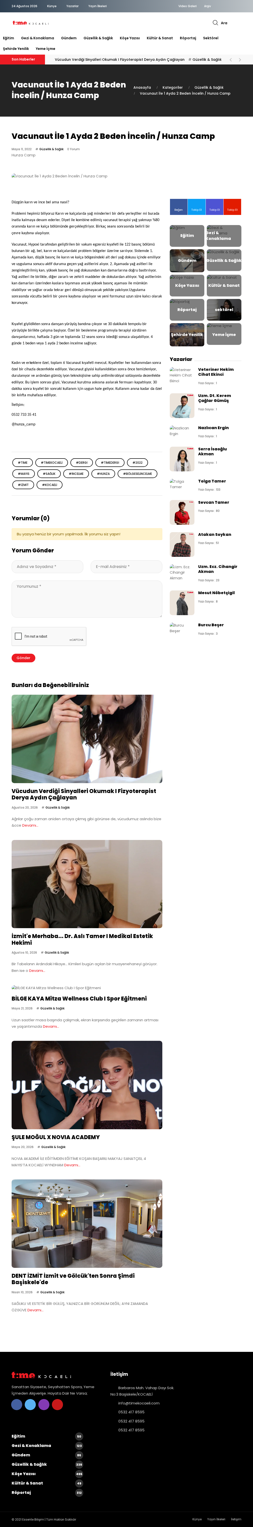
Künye (52, 6)
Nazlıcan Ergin (213, 428)
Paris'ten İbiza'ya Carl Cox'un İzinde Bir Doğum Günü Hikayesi (113, 59)
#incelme (76, 474)
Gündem (69, 38)
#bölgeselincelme (137, 474)
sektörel (210, 38)
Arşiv (207, 6)
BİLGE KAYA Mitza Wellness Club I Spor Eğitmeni (79, 999)
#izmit (23, 485)
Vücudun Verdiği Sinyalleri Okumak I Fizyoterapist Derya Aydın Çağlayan (84, 794)
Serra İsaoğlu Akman (212, 451)
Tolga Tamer (212, 481)
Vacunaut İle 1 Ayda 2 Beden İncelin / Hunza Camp (185, 93)
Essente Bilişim (33, 1519)
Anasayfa (142, 87)
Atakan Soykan (214, 534)
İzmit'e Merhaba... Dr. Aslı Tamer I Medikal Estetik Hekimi (82, 939)
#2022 (137, 462)
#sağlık (49, 474)
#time (22, 462)
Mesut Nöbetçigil (216, 593)
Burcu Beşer (211, 625)
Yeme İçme (45, 48)
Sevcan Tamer (213, 502)
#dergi (81, 462)
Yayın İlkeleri (97, 6)
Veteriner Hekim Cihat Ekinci (216, 372)
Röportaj (188, 38)
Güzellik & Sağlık (98, 38)
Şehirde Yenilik (16, 48)
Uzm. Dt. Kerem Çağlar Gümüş (214, 398)
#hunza (103, 474)
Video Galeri (187, 6)
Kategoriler (173, 87)
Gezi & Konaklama (37, 38)
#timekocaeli (52, 462)
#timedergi (110, 462)
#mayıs (23, 474)
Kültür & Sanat (160, 38)
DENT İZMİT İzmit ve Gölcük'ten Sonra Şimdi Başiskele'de (73, 1279)
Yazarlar (72, 6)
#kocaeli (49, 485)
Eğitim (8, 38)
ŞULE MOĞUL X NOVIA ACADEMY (56, 1137)
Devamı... (30, 825)
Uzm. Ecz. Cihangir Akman (217, 569)
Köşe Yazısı (130, 38)
